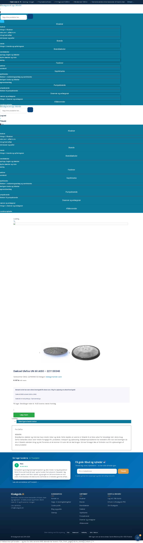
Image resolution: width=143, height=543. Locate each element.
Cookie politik (55, 505)
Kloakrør (83, 498)
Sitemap (54, 513)
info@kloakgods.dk (17, 508)
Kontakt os (55, 498)
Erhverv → (131, 2)
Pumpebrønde (84, 516)
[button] (14, 221)
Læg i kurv (24, 415)
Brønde (82, 502)
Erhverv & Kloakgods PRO (117, 502)
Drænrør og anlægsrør (87, 520)
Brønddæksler (84, 505)
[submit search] (30, 16)
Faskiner (82, 509)
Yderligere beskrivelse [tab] (28, 421)
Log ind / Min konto (114, 498)
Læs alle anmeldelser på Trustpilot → (26, 482)
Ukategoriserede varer (54, 377)
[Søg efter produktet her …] (13, 17)
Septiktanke (83, 513)
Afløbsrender (84, 523)
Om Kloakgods (113, 505)
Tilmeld (123, 471)
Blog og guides (56, 509)
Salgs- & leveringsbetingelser (61, 502)
